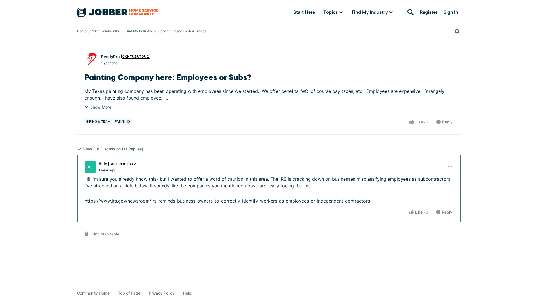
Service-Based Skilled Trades (182, 31)
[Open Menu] (457, 31)
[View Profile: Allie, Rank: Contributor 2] (90, 167)
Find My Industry (138, 31)
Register (428, 12)
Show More (100, 107)
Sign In (451, 12)
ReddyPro (110, 56)
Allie (103, 163)
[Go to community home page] (117, 12)
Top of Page (129, 293)
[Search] (410, 12)
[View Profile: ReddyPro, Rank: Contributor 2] (91, 59)
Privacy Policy (162, 293)
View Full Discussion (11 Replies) (113, 148)
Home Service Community (98, 31)
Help (187, 293)
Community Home (93, 293)
